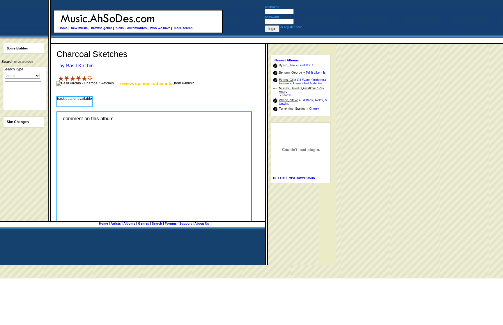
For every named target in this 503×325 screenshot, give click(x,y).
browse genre (101, 28)
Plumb (286, 95)
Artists (116, 223)
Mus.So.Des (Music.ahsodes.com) (107, 18)
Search (157, 223)
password (272, 17)
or (282, 27)
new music (79, 28)
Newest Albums (286, 60)
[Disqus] (154, 198)
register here (293, 27)
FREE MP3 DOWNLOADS (297, 178)
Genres (143, 223)
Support (185, 223)
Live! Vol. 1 (306, 65)
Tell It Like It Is (316, 72)
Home (63, 28)
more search (183, 28)
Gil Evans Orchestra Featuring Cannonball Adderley (302, 81)
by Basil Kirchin (76, 65)
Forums (171, 223)
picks (120, 28)
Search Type (13, 69)
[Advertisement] (291, 221)
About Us (201, 223)
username (272, 6)
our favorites (137, 28)
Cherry (314, 108)
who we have (160, 28)
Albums (129, 223)
